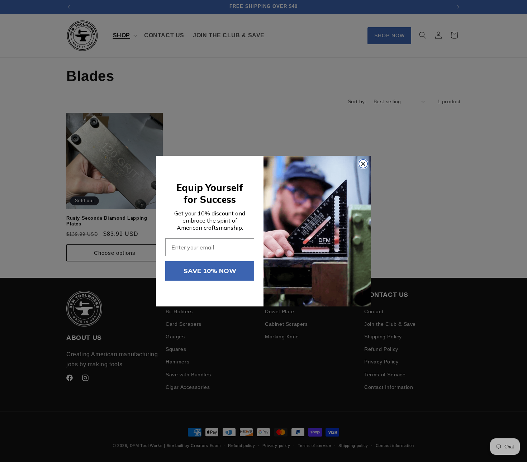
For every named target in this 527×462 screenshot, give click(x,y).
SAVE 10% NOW (210, 271)
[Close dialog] (363, 163)
